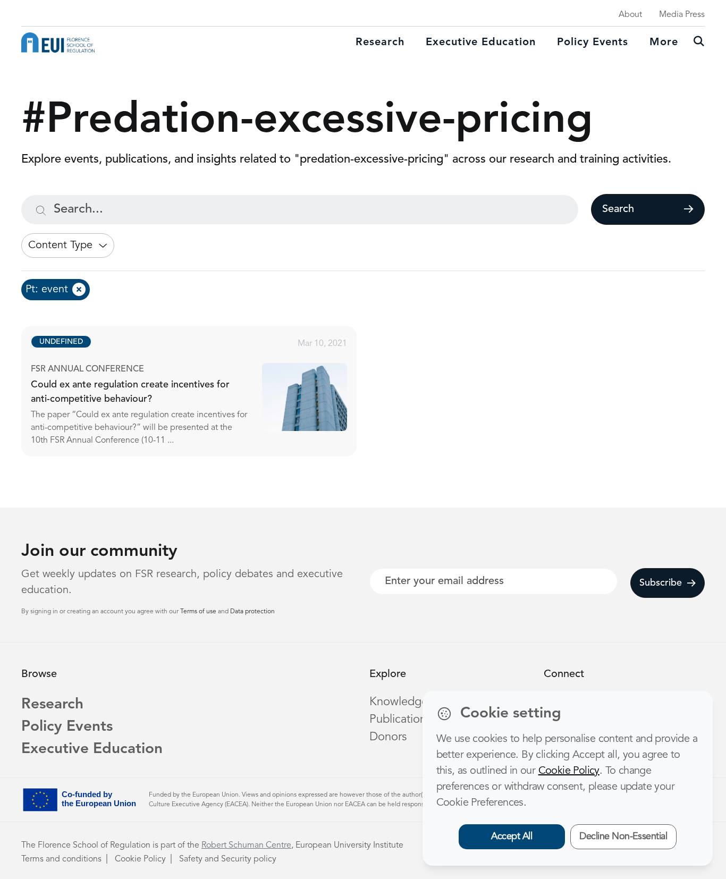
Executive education (481, 42)
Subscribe (660, 583)
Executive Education (92, 749)
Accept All (511, 836)
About (630, 15)
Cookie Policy (140, 859)
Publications (400, 719)
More (663, 42)
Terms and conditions (61, 859)
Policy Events (592, 42)
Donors (388, 737)
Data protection (252, 611)
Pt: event (47, 289)
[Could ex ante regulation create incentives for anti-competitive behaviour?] (198, 391)
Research (380, 42)
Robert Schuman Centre (246, 845)
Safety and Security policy (227, 859)
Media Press (682, 15)
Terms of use (199, 611)
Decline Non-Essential (623, 836)
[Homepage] (58, 42)
